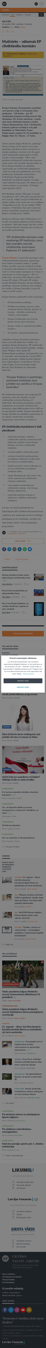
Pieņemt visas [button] (23, 681)
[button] (23, 687)
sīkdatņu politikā (28, 674)
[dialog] (23, 674)
